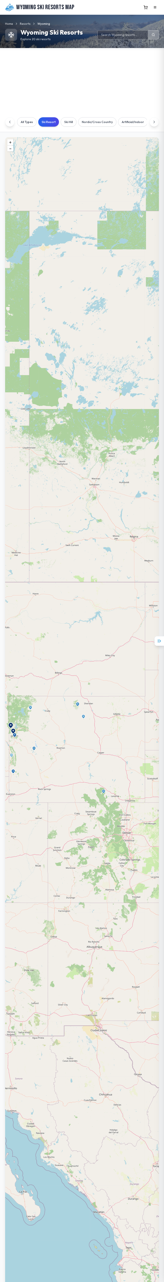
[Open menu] (155, 7)
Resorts (25, 24)
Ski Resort (49, 122)
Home (9, 24)
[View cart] (145, 7)
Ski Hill (68, 122)
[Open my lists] (159, 641)
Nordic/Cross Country (97, 122)
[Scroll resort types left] (10, 122)
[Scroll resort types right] (154, 122)
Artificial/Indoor (133, 122)
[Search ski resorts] (153, 35)
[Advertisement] (82, 80)
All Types (27, 122)
